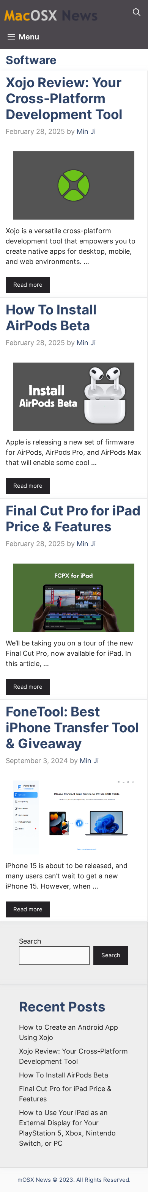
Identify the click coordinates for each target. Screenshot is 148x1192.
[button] (136, 12)
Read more (28, 284)
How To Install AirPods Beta (51, 317)
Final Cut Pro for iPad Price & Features (73, 518)
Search (30, 941)
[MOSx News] (51, 12)
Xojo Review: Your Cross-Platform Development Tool (64, 98)
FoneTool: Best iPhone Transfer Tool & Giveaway (72, 727)
